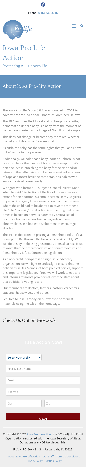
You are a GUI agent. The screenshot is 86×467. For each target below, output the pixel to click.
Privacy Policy (34, 461)
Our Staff (48, 456)
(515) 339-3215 (48, 12)
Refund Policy (53, 461)
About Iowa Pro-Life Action (24, 456)
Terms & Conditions (68, 456)
